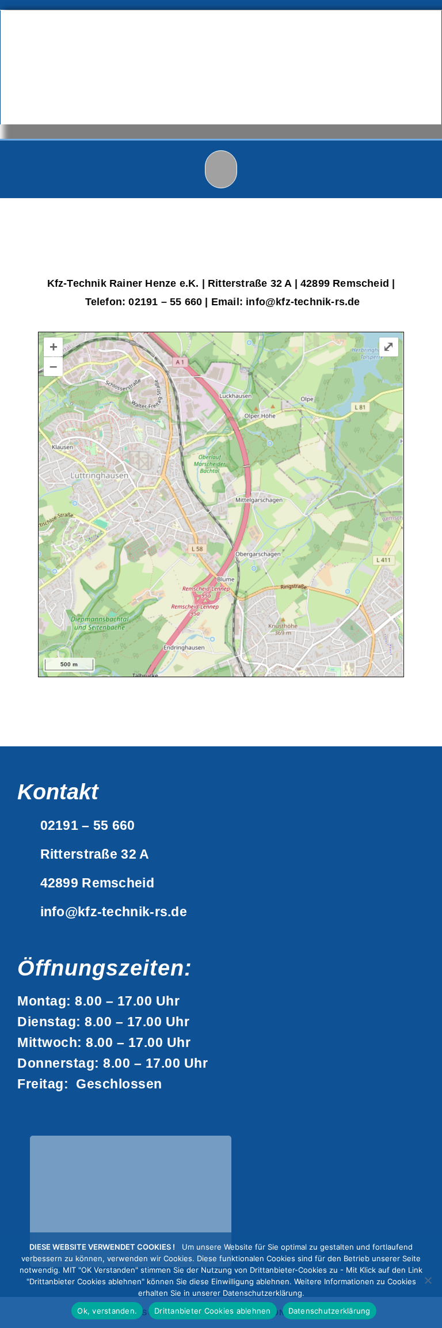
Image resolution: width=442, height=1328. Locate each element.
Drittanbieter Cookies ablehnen (212, 1310)
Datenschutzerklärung (329, 1310)
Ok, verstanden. (107, 1310)
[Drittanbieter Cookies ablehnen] (427, 1280)
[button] (221, 169)
